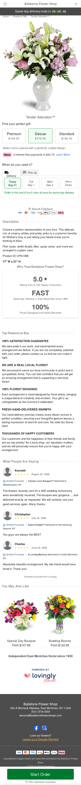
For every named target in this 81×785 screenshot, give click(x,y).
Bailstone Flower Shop (40, 3)
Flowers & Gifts (20, 16)
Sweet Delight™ (36, 524)
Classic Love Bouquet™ (41, 481)
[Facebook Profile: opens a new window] (36, 727)
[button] (73, 776)
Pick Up (32, 172)
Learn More (63, 154)
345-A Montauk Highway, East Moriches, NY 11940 (40, 708)
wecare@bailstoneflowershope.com (40, 715)
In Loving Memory (37, 554)
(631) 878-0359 (40, 711)
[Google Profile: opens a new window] (44, 727)
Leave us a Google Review (40, 739)
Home (6, 16)
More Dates (68, 183)
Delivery (11, 175)
